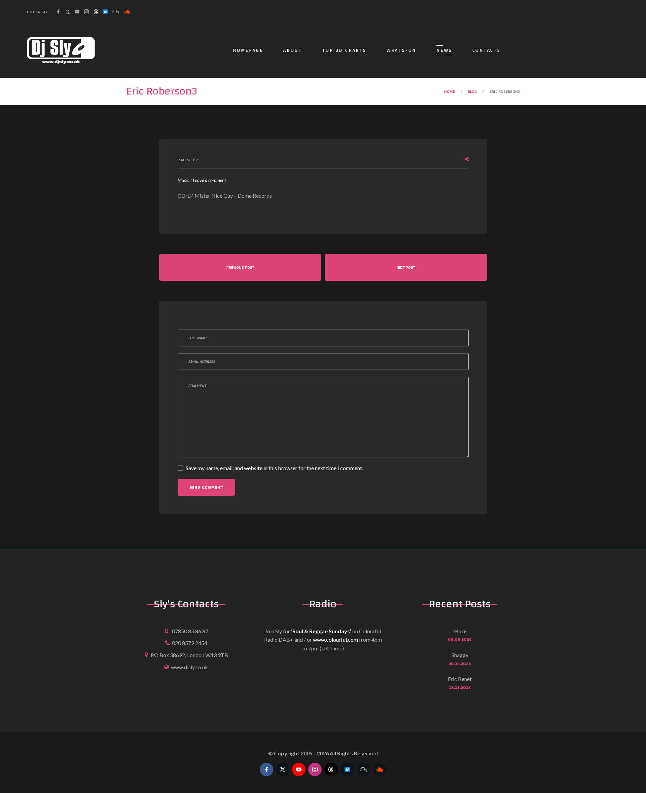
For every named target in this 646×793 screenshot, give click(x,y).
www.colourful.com (335, 639)
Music (183, 180)
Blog (472, 91)
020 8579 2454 (189, 643)
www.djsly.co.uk (189, 667)
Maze (460, 631)
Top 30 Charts (344, 50)
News (444, 50)
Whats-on (401, 50)
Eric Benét (460, 679)
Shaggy (460, 655)
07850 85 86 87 (190, 631)
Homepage (248, 50)
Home (449, 91)
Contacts (486, 50)
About (292, 50)
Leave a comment (209, 181)
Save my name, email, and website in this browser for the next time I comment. (274, 468)
